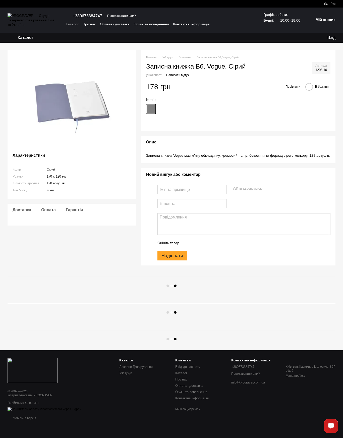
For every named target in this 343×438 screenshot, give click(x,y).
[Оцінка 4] (212, 243)
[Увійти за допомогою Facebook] (268, 189)
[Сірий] (151, 109)
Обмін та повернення (151, 24)
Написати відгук (177, 75)
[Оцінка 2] (196, 243)
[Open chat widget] (331, 426)
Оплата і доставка (115, 24)
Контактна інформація (191, 24)
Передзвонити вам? (121, 16)
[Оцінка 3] (204, 243)
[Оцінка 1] (188, 243)
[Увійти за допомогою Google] (276, 189)
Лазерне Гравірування (136, 367)
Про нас (89, 24)
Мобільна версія (24, 418)
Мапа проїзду (295, 375)
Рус (332, 3)
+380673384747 (87, 16)
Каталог (72, 24)
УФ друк (125, 373)
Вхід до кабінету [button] (187, 367)
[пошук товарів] (52, 38)
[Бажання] (302, 37)
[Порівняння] (312, 37)
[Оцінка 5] (220, 243)
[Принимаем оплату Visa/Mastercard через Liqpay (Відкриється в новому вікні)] (44, 409)
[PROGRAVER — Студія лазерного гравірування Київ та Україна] (33, 370)
